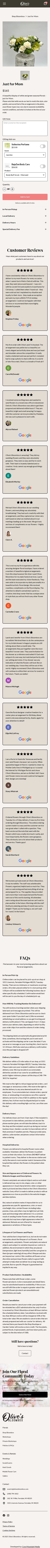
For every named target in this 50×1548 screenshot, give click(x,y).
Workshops (7, 1437)
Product (7, 171)
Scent (7, 151)
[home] (24, 4)
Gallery (5, 1476)
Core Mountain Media (31, 1546)
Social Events (7, 1463)
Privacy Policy (7, 1522)
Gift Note (6, 119)
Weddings (6, 1459)
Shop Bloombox (8, 1433)
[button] (5, 4)
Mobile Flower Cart (9, 1472)
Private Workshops (10, 1441)
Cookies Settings (9, 1530)
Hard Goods (7, 1467)
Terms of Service (9, 1526)
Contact (25, 1353)
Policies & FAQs (8, 1445)
